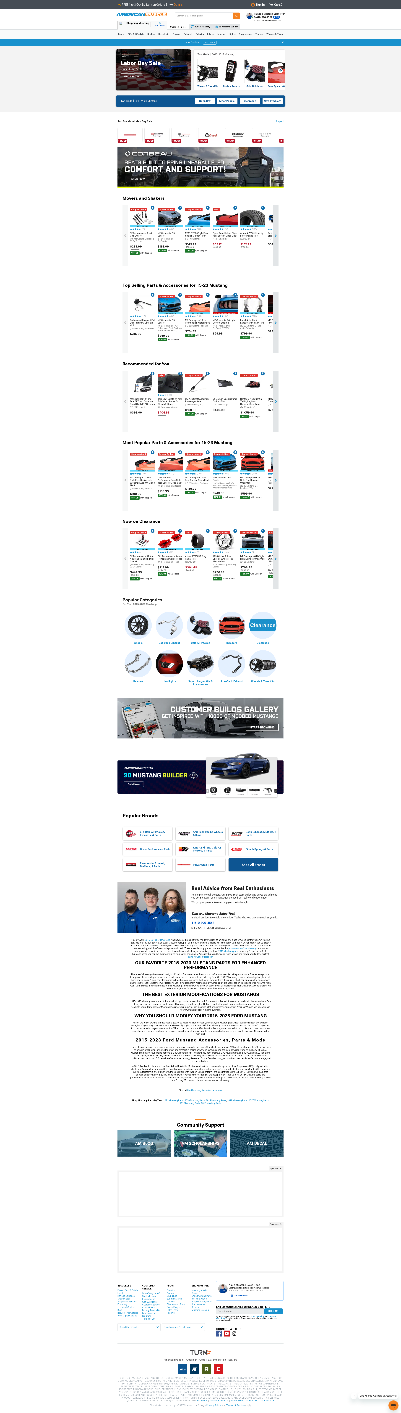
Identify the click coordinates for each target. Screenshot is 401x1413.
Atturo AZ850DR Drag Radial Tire (195, 559)
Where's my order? (151, 1293)
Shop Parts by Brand (127, 1301)
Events (120, 1293)
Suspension (245, 34)
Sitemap (202, 1400)
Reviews (170, 1313)
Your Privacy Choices (244, 1400)
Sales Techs (172, 1310)
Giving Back (172, 1296)
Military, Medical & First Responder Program (151, 1313)
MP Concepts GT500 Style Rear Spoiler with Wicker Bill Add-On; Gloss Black (142, 483)
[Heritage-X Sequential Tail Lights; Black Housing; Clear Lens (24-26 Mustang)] (252, 383)
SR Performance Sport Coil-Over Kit (142, 237)
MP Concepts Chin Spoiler (167, 237)
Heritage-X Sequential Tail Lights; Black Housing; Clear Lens (251, 403)
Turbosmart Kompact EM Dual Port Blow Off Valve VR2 (142, 324)
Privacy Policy (257, 1316)
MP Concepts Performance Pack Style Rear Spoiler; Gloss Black (170, 481)
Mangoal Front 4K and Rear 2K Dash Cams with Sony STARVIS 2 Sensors (142, 403)
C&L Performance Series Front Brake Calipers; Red (170, 559)
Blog (119, 1310)
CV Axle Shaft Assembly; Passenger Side (197, 402)
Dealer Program (174, 1307)
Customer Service (150, 1304)
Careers (170, 1301)
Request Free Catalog (127, 1313)
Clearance (250, 101)
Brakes (151, 34)
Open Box (205, 101)
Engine (176, 34)
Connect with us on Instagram (234, 1334)
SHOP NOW (131, 76)
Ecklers (232, 1359)
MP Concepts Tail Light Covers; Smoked (224, 324)
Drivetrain (163, 34)
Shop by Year (123, 1298)
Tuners (259, 34)
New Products (272, 101)
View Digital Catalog (127, 1315)
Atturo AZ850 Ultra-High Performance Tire (252, 236)
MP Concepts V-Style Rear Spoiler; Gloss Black (197, 480)
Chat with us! (148, 1307)
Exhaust (187, 34)
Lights (232, 34)
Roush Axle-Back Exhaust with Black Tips (252, 324)
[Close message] (283, 42)
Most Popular (227, 101)
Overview (171, 1290)
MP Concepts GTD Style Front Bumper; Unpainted (252, 559)
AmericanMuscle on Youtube (227, 1334)
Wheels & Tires (274, 34)
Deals (121, 34)
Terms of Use (148, 1319)
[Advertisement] (200, 1194)
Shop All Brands (253, 865)
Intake (210, 34)
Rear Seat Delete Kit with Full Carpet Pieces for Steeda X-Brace (170, 403)
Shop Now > (210, 43)
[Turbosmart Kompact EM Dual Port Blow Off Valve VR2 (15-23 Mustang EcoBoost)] (142, 304)
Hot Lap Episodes (126, 1296)
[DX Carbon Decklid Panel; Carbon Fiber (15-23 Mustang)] (225, 383)
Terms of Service (235, 1405)
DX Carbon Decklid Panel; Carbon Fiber (225, 402)
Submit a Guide (174, 1298)
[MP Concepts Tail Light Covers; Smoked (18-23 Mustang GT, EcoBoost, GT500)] (225, 304)
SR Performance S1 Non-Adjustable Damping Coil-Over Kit (142, 561)
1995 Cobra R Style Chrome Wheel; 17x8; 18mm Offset (225, 561)
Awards (170, 1293)
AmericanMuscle (174, 1359)
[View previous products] (125, 235)
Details (178, 4)
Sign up (273, 1311)
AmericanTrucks (196, 1359)
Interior (221, 34)
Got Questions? (149, 1302)
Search (236, 16)
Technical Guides (125, 1307)
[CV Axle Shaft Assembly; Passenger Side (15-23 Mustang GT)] (197, 383)
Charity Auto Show (176, 1304)
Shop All (280, 121)
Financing (122, 1304)
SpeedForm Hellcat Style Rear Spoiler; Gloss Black (225, 236)
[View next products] (276, 235)
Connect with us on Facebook (219, 1334)
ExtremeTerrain (217, 1359)
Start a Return (149, 1296)
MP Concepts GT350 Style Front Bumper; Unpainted (250, 482)
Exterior (199, 34)
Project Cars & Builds (127, 1290)
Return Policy (148, 1299)
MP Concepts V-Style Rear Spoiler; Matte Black (197, 323)
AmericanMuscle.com (142, 14)
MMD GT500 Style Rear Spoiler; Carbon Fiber (196, 236)
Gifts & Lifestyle (136, 34)
